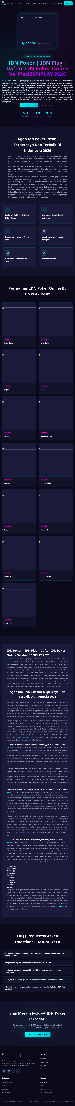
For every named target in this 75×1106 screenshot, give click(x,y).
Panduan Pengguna (8, 1082)
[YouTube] (18, 1071)
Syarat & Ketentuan (46, 1092)
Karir (41, 1086)
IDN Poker (10, 3)
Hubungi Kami (6, 1092)
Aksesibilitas (69, 1101)
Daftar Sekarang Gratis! (37, 1034)
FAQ (3, 1086)
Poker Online (43, 3)
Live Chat (5, 1089)
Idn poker (5, 81)
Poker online (11, 747)
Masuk (59, 3)
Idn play (10, 842)
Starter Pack (43, 1058)
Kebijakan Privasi (45, 1089)
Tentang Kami (44, 1082)
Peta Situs (60, 1101)
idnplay (26, 194)
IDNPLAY (53, 3)
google (61, 906)
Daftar (68, 3)
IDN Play (19, 3)
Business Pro (44, 1062)
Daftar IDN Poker (30, 3)
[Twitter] (13, 1071)
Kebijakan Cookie (50, 1101)
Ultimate (42, 1069)
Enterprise (43, 1065)
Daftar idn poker (13, 792)
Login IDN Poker (47, 105)
